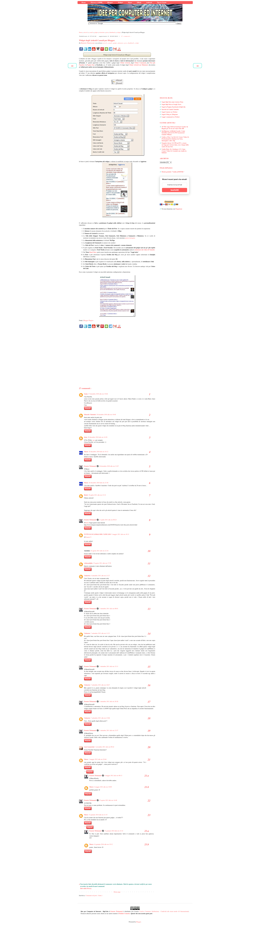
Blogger (138, 922)
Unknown (87, 575)
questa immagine (130, 238)
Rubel (86, 495)
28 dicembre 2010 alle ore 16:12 (98, 452)
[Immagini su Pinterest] (102, 49)
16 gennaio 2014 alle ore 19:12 (103, 844)
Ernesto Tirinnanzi (90, 466)
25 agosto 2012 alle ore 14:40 (108, 800)
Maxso (86, 451)
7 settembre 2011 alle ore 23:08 (100, 718)
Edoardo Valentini (90, 414)
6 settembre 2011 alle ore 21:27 (100, 576)
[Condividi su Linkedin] (89, 49)
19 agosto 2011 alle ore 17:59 (102, 563)
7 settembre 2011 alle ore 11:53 (100, 633)
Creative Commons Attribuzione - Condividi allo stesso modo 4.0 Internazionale (164, 911)
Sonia (86, 394)
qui (94, 440)
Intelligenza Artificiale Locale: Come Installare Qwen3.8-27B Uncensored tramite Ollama (173, 133)
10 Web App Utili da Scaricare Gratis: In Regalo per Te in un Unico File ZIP (175, 128)
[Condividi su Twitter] (85, 49)
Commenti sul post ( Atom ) (94, 895)
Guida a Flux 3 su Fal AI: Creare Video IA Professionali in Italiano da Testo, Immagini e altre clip (175, 139)
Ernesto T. (88, 537)
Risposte (89, 772)
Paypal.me (179, 209)
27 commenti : (126, 36)
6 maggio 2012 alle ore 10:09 (103, 787)
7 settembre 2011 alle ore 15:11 (108, 666)
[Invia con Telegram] (110, 49)
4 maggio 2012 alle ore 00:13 (113, 775)
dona (85, 437)
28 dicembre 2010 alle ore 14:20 (97, 437)
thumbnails (131, 43)
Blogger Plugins (88, 320)
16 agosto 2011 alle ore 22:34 (99, 551)
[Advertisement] (117, 354)
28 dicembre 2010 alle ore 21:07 (109, 466)
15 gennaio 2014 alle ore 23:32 (114, 831)
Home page (117, 892)
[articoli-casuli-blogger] (117, 82)
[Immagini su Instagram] (98, 49)
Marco (86, 759)
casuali (110, 43)
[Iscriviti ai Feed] (106, 49)
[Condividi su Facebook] (81, 49)
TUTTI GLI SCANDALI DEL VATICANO (97, 534)
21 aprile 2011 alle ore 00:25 (108, 520)
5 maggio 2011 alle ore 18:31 (120, 534)
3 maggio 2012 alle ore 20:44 (97, 759)
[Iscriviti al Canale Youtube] (93, 49)
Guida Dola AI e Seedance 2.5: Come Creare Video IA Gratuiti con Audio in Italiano (174, 151)
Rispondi (87, 408)
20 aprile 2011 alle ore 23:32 (97, 495)
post (125, 43)
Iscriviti (175, 190)
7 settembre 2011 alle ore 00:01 (108, 609)
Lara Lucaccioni (89, 747)
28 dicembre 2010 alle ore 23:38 (98, 483)
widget (137, 43)
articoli (105, 43)
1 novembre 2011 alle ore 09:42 (104, 747)
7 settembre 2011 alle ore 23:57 (108, 730)
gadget (115, 43)
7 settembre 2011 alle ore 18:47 (100, 685)
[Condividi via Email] (115, 49)
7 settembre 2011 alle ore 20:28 (108, 701)
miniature (121, 43)
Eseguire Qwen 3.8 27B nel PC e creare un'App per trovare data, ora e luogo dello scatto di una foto (175, 145)
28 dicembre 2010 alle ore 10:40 (106, 414)
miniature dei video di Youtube (145, 250)
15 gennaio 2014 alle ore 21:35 (98, 815)
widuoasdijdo (88, 563)
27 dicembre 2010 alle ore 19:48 (98, 394)
